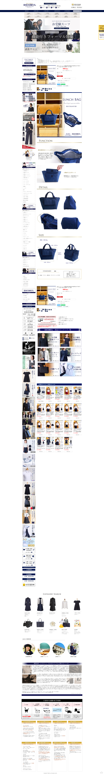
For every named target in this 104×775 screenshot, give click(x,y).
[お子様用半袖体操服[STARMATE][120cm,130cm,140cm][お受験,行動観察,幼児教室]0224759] (50, 394)
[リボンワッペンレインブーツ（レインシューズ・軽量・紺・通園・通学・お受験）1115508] (68, 444)
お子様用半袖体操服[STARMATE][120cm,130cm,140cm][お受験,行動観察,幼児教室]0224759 (50, 397)
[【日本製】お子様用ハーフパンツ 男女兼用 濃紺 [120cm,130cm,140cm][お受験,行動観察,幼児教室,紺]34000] (77, 394)
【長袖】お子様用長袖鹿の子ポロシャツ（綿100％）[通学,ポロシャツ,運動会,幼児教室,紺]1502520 (50, 413)
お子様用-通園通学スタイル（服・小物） (43, 60)
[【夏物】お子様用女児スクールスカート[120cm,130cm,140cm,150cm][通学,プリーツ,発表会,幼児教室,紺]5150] (41, 411)
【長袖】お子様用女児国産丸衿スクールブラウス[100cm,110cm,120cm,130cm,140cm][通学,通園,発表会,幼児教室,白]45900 (79, 414)
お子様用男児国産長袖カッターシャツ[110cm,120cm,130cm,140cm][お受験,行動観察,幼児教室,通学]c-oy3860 (60, 431)
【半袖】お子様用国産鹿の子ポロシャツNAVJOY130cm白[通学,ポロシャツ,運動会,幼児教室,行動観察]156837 (77, 431)
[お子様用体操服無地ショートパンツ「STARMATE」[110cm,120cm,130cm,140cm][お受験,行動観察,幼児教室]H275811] (68, 394)
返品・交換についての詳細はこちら (63, 80)
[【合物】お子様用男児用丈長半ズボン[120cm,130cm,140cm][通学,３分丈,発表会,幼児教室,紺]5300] (68, 411)
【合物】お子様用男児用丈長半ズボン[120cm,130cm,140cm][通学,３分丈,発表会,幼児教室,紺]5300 (68, 414)
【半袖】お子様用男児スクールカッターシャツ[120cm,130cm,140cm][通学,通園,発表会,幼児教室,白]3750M (41, 431)
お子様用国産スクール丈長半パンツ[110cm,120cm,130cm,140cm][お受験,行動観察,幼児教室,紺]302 (50, 431)
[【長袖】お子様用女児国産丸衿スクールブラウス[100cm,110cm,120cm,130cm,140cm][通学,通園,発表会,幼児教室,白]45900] (77, 411)
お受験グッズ (39, 59)
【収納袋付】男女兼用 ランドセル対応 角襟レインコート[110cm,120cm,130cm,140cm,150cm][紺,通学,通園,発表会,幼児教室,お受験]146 (52, 448)
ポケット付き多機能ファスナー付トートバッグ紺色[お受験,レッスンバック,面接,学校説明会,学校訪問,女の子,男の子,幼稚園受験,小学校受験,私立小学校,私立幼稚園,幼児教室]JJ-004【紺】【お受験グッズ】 (41, 398)
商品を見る (50, 401)
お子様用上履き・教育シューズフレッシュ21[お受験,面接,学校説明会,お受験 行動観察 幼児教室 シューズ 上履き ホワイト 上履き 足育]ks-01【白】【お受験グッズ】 (59, 398)
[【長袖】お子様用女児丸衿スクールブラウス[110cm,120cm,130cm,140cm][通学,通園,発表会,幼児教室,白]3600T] (59, 444)
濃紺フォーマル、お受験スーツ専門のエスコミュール (29, 13)
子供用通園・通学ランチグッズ (42, 62)
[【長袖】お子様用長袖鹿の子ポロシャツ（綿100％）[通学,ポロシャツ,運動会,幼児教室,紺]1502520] (50, 411)
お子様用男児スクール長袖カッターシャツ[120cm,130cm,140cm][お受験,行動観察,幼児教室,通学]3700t (68, 431)
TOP (37, 58)
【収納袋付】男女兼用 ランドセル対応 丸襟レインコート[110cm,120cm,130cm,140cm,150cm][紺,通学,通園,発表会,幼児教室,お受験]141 (42, 448)
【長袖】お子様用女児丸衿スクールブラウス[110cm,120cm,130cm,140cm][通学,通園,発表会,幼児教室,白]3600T (60, 448)
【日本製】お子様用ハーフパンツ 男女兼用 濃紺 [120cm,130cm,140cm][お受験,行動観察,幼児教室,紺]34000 (77, 397)
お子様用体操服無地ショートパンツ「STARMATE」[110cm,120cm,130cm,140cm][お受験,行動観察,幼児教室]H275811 (69, 397)
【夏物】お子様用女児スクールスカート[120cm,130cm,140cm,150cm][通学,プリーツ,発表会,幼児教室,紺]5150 (41, 414)
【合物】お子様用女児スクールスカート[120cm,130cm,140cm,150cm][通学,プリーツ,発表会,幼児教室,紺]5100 (60, 414)
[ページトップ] (101, 772)
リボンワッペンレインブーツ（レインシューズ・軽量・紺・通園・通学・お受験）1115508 (68, 447)
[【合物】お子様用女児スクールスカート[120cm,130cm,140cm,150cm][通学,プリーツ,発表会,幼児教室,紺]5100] (59, 411)
